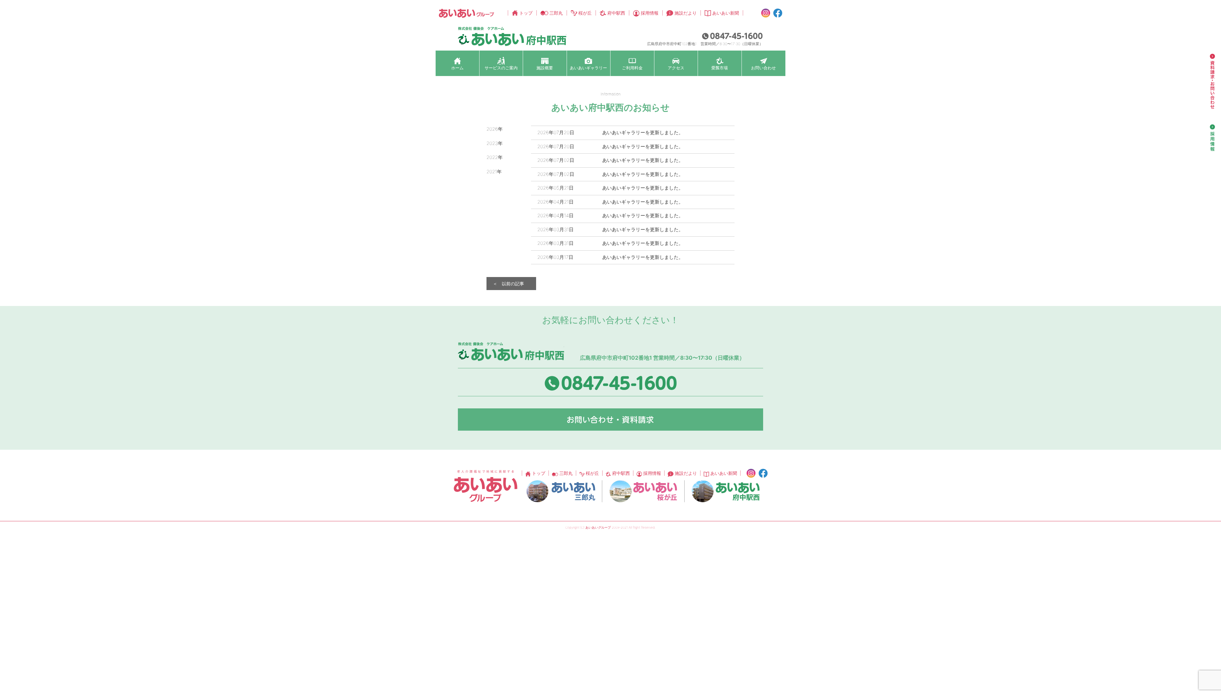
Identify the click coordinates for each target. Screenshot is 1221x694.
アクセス (676, 67)
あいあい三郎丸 (561, 491)
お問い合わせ (763, 67)
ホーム (457, 67)
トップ (526, 13)
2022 (492, 157)
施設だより (685, 13)
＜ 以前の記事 (508, 283)
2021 (491, 172)
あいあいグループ (466, 13)
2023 (492, 143)
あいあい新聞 (725, 13)
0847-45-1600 (732, 35)
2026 (492, 129)
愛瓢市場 (719, 67)
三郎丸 (556, 13)
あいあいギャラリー (588, 67)
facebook (777, 13)
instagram (765, 13)
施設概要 (544, 67)
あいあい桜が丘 (643, 491)
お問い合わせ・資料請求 (610, 419)
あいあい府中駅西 (725, 491)
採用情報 (650, 13)
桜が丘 (585, 13)
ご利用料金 (632, 67)
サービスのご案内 (501, 67)
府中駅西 (616, 13)
